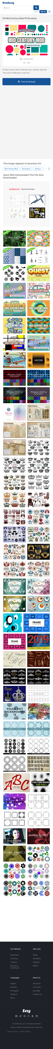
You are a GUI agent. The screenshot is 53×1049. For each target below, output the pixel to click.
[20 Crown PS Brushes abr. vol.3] (38, 676)
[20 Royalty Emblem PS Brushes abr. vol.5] (38, 534)
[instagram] (28, 1016)
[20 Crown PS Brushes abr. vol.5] (14, 465)
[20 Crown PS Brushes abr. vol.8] (14, 482)
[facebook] (16, 1016)
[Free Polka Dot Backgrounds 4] (38, 395)
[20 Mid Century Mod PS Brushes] (38, 291)
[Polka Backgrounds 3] (14, 801)
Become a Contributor (14, 967)
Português (14, 991)
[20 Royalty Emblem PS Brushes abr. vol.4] (38, 517)
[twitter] (20, 1016)
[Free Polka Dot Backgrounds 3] (14, 395)
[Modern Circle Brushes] (14, 273)
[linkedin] (37, 1016)
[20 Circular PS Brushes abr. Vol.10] (38, 888)
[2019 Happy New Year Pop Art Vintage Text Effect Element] (38, 642)
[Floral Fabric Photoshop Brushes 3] (14, 239)
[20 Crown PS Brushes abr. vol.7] (38, 447)
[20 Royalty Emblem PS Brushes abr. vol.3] (14, 534)
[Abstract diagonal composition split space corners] (37, 200)
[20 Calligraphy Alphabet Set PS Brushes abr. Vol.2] (14, 659)
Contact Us (37, 994)
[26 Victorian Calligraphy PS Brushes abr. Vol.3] (38, 764)
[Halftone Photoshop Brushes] (38, 360)
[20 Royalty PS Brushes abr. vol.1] (38, 500)
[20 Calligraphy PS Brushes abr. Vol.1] (38, 659)
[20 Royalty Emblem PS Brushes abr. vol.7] (38, 569)
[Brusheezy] (8, 3)
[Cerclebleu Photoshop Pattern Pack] (14, 256)
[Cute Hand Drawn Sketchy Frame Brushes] (14, 729)
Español (13, 987)
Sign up (43, 11)
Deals (35, 955)
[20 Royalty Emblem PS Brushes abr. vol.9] (38, 552)
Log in (36, 11)
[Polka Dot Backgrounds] (14, 413)
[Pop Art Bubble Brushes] (38, 604)
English (13, 983)
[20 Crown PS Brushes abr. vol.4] (38, 482)
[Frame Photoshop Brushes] (36, 622)
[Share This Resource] (29, 62)
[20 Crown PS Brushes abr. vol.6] (38, 465)
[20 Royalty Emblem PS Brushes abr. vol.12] (14, 604)
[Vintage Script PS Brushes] (14, 430)
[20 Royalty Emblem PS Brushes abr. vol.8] (14, 569)
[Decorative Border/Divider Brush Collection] (38, 694)
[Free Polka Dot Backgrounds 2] (38, 378)
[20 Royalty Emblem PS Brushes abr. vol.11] (38, 586)
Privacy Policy (25, 1031)
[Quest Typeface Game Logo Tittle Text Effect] (38, 273)
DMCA (35, 966)
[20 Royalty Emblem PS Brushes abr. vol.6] (14, 552)
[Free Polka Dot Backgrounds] (14, 378)
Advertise (37, 958)
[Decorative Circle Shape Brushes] (38, 746)
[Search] (36, 7)
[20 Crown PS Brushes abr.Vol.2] (14, 676)
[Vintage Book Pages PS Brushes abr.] (38, 430)
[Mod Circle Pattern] (12, 622)
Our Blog (36, 991)
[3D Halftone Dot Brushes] (39, 711)
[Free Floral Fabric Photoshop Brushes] (38, 836)
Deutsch (13, 994)
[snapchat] (32, 1016)
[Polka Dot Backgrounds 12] (14, 711)
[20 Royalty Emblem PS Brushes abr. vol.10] (14, 586)
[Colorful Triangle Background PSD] (38, 239)
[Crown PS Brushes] (14, 694)
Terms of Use (12, 1031)
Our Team (37, 987)
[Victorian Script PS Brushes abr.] (38, 413)
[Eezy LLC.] (26, 1011)
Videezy (13, 962)
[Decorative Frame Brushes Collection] (38, 801)
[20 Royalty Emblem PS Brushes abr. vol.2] (14, 517)
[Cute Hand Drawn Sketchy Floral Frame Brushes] (38, 729)
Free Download (28, 81)
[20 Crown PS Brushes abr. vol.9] (14, 500)
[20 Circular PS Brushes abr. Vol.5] (38, 854)
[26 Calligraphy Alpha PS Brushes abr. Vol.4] (16, 782)
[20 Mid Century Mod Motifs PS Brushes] (14, 291)
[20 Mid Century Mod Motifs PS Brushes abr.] (38, 343)
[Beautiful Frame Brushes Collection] (14, 819)
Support (36, 962)
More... (13, 998)
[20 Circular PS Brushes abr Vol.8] (14, 888)
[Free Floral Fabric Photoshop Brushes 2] (14, 854)
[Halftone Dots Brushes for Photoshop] (40, 782)
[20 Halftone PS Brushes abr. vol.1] (14, 836)
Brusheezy (14, 955)
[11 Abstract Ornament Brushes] (38, 256)
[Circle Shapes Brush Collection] (14, 746)
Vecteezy (14, 958)
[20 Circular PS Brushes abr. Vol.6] (14, 871)
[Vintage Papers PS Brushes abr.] (14, 447)
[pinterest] (25, 1016)
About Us (37, 983)
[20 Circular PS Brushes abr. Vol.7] (38, 871)
